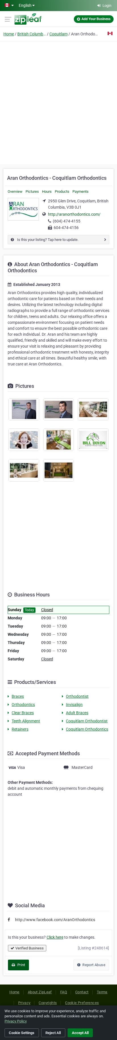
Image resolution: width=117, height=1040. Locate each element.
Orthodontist (77, 696)
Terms (102, 992)
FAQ (63, 992)
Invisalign (74, 704)
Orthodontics (23, 704)
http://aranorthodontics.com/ (74, 214)
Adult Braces (77, 713)
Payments (80, 191)
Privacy (24, 1003)
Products (62, 191)
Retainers (20, 729)
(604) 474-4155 (66, 221)
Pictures (32, 191)
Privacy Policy (16, 1021)
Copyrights (48, 1003)
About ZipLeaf (40, 992)
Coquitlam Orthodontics (87, 729)
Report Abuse (93, 965)
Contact (82, 992)
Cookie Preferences (82, 1003)
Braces (18, 696)
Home (8, 34)
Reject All (53, 1033)
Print (20, 965)
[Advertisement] (58, 102)
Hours (47, 191)
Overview (15, 191)
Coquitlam (58, 34)
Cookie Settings (21, 1033)
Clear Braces (23, 713)
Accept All (80, 1033)
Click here (55, 937)
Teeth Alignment (26, 721)
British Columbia (31, 34)
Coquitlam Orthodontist (87, 721)
